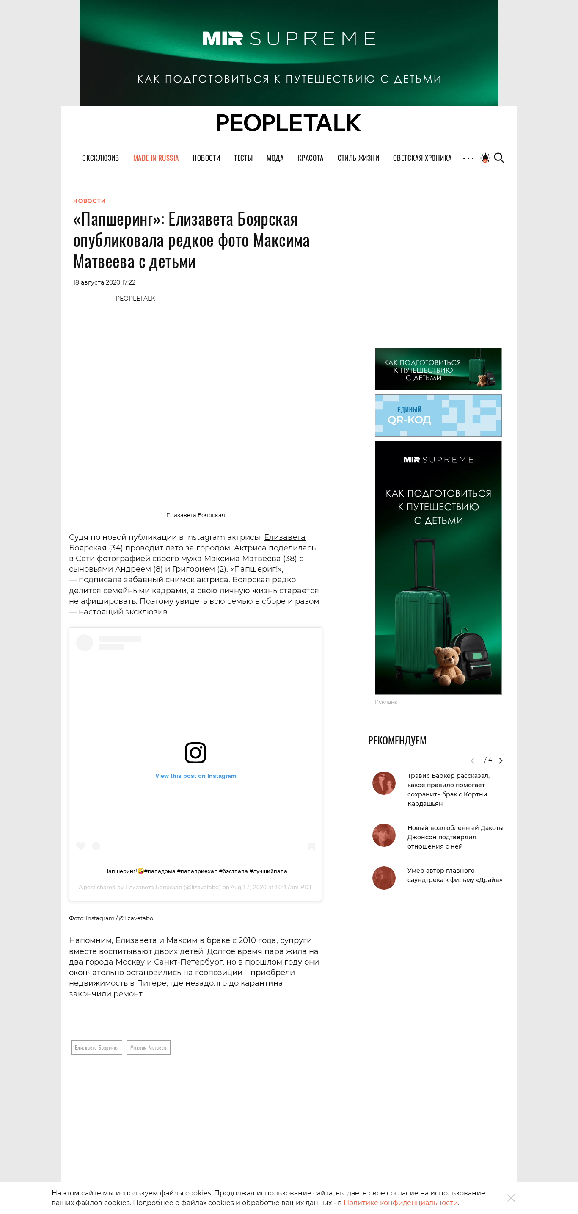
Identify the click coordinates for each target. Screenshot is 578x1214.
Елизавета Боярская (153, 887)
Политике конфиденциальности (401, 1203)
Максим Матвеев (148, 1047)
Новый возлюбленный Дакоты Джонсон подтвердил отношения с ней (455, 837)
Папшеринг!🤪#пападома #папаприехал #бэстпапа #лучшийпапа (195, 871)
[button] (500, 760)
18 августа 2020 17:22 (104, 282)
